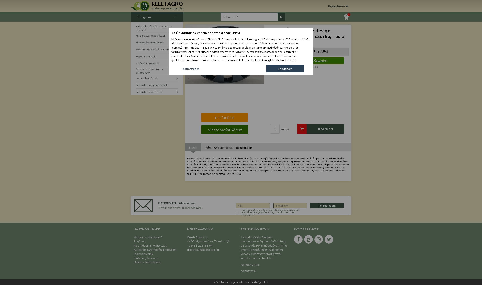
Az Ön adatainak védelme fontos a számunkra (205, 32)
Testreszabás (190, 69)
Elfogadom (285, 69)
